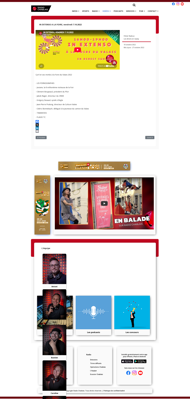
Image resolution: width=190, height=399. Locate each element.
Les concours (132, 332)
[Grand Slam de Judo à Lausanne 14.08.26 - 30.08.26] (94, 166)
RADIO (95, 11)
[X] (95, 124)
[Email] (95, 131)
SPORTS (85, 11)
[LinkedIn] (95, 128)
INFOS (74, 11)
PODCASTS (118, 11)
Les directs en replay (131, 39)
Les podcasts (93, 332)
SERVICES (130, 11)
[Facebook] (95, 121)
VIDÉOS (106, 11)
